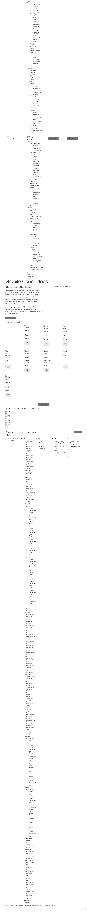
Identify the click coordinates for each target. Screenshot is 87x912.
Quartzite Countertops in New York (30, 619)
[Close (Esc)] (9, 909)
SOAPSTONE (36, 23)
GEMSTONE (36, 30)
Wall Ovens (36, 65)
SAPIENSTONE (37, 37)
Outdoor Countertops (36, 77)
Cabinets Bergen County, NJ (30, 479)
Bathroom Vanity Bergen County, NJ (30, 444)
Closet (31, 127)
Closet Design (27, 671)
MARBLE (35, 19)
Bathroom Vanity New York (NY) (29, 472)
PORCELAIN (36, 32)
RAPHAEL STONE (37, 12)
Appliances (33, 52)
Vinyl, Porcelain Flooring (36, 128)
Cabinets (32, 43)
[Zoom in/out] (1, 909)
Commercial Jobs (34, 79)
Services (29, 81)
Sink (31, 66)
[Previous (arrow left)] (1, 911)
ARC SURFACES (37, 10)
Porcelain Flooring (35, 46)
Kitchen (26, 654)
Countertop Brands (35, 4)
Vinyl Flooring (33, 45)
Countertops (33, 70)
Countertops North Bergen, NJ (30, 641)
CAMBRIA (35, 6)
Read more (27, 343)
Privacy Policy (39, 905)
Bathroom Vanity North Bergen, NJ (29, 461)
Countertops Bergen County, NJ (30, 609)
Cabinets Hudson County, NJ (30, 488)
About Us (29, 1)
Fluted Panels (27, 669)
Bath (31, 76)
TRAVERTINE (36, 25)
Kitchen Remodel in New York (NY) (30, 663)
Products (29, 3)
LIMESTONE (36, 26)
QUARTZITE (36, 21)
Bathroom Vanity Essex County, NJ (29, 450)
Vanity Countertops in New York (30, 614)
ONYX (34, 28)
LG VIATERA (36, 8)
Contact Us (30, 138)
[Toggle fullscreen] (4, 909)
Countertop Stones (35, 14)
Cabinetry (32, 83)
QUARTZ (35, 17)
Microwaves (36, 59)
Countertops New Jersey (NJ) (29, 647)
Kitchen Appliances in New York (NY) (30, 658)
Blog (28, 136)
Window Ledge (37, 121)
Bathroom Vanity (28, 441)
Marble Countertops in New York (30, 625)
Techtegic (53, 905)
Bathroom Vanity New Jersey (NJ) (29, 466)
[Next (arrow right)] (4, 911)
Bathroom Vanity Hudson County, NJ (30, 455)
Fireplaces (32, 74)
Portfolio (29, 68)
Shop (28, 134)
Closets (32, 48)
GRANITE (35, 15)
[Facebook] (69, 453)
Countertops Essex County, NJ (30, 630)
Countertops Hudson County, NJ (30, 636)
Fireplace (35, 112)
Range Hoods (36, 54)
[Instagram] (73, 453)
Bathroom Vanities (35, 50)
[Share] (6, 909)
